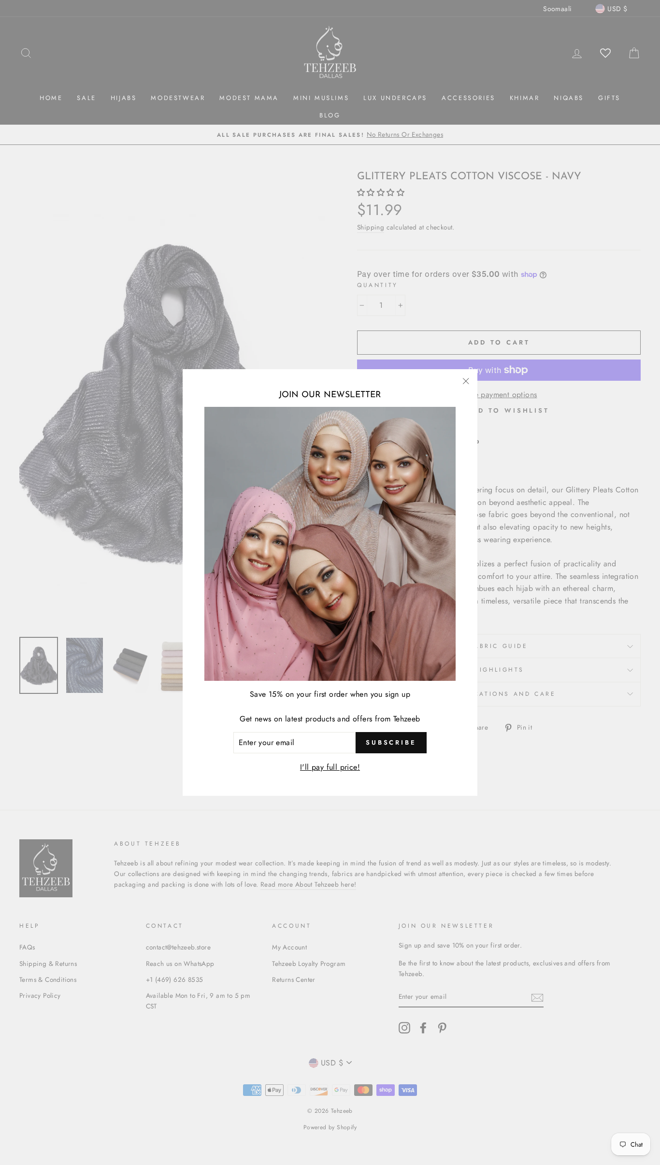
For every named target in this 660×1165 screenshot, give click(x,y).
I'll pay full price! (330, 767)
